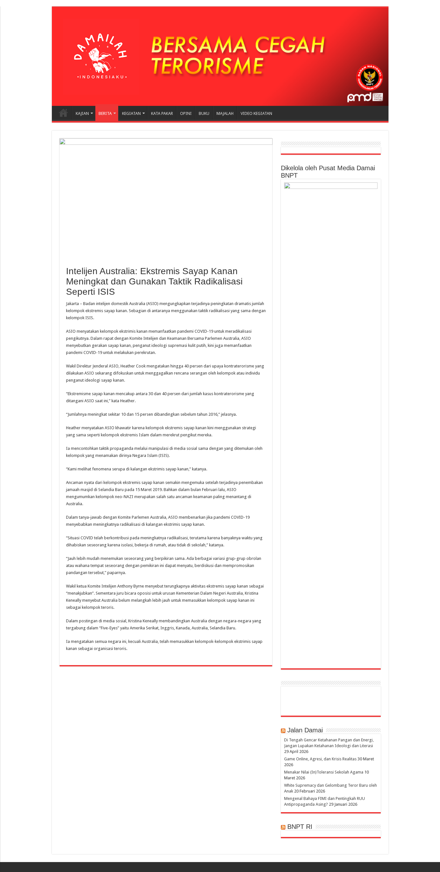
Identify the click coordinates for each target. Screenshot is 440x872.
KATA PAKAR (162, 113)
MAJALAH (225, 113)
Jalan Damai (305, 730)
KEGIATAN (131, 113)
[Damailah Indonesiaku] (220, 56)
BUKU (204, 113)
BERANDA (63, 112)
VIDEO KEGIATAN (256, 113)
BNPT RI (299, 826)
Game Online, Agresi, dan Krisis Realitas (320, 758)
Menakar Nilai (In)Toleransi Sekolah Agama (323, 772)
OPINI (186, 113)
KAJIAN (82, 113)
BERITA (105, 113)
